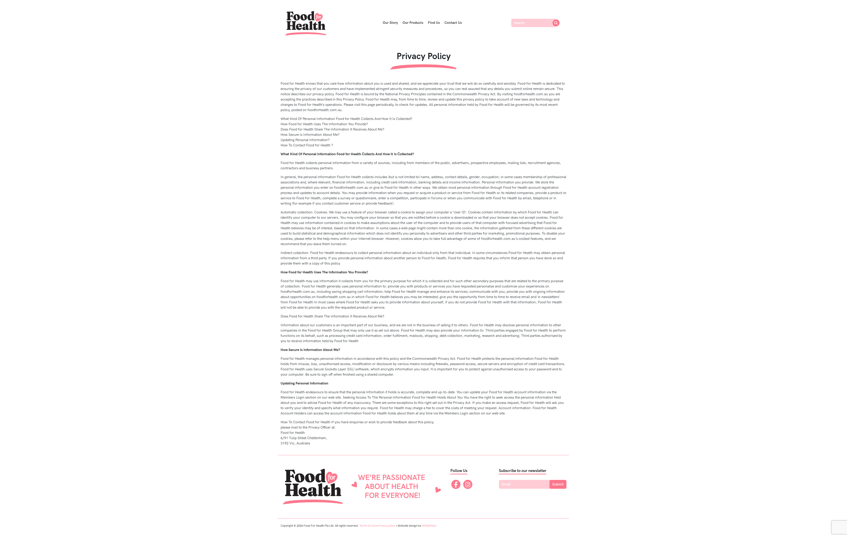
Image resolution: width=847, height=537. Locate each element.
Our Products (413, 23)
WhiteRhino (429, 526)
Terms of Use (367, 526)
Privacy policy (386, 526)
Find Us (434, 23)
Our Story (390, 23)
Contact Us (453, 23)
